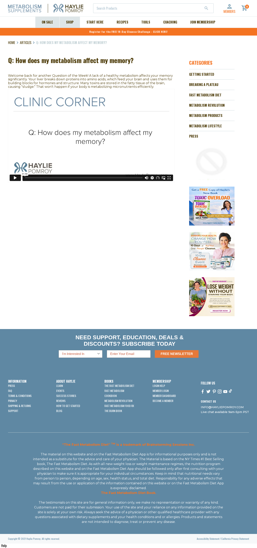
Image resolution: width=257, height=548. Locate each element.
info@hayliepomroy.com (222, 407)
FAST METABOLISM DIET (205, 95)
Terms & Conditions (20, 396)
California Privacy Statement (235, 538)
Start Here (95, 22)
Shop (69, 22)
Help (4, 546)
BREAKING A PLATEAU (203, 84)
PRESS (193, 136)
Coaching (170, 22)
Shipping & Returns (19, 406)
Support (13, 411)
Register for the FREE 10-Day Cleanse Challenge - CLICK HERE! (128, 31)
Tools (145, 22)
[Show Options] (99, 354)
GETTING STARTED (201, 74)
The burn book (113, 411)
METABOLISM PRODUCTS (205, 115)
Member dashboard (164, 396)
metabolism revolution (118, 401)
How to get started (68, 406)
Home (11, 42)
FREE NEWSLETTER (177, 354)
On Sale (47, 22)
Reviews (60, 401)
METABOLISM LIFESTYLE (205, 126)
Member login (161, 391)
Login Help (159, 385)
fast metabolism (114, 391)
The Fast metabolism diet (119, 385)
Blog (59, 411)
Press (11, 385)
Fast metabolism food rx (119, 406)
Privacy (12, 401)
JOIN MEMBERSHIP (202, 22)
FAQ (10, 391)
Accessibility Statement (208, 538)
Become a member (163, 401)
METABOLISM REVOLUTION (207, 105)
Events (60, 391)
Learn (59, 385)
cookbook (110, 396)
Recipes (122, 22)
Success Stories (66, 396)
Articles (25, 42)
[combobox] (153, 8)
